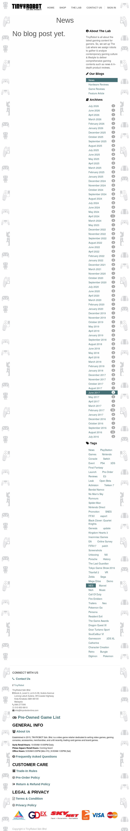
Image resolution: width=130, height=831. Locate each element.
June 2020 (101, 291)
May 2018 (101, 353)
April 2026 (101, 114)
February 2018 (101, 366)
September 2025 (101, 141)
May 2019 (101, 326)
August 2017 (101, 388)
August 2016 (101, 432)
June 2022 (101, 247)
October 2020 (101, 278)
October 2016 (101, 423)
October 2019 (101, 322)
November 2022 (101, 234)
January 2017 (101, 414)
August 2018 (101, 344)
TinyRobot (19, 685)
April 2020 (101, 295)
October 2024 (101, 189)
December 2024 (101, 181)
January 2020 (101, 308)
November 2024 (101, 185)
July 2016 (101, 436)
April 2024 (101, 216)
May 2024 (101, 211)
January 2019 (101, 335)
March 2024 (101, 220)
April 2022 (101, 251)
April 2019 (101, 331)
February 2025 (101, 172)
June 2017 (101, 392)
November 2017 (101, 379)
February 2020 (101, 304)
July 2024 (101, 203)
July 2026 (101, 106)
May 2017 (101, 397)
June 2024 (101, 207)
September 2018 (101, 339)
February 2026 (101, 123)
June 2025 (101, 154)
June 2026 (101, 110)
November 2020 (101, 273)
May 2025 (101, 159)
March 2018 (101, 361)
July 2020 (101, 286)
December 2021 (101, 264)
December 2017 (101, 375)
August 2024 (101, 198)
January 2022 (101, 260)
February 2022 (101, 256)
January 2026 (101, 128)
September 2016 (101, 427)
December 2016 (101, 419)
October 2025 (101, 137)
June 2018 (101, 348)
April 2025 (101, 163)
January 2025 (101, 176)
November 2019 (101, 317)
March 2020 (101, 300)
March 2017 (101, 405)
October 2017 (101, 383)
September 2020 (101, 282)
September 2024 (101, 194)
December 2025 (101, 132)
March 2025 (101, 167)
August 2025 (101, 145)
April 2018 (101, 357)
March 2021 (101, 269)
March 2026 (101, 119)
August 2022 (101, 242)
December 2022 (101, 229)
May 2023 (101, 225)
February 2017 (101, 410)
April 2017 (101, 401)
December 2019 (101, 313)
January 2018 (101, 370)
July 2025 (101, 150)
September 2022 (101, 238)
